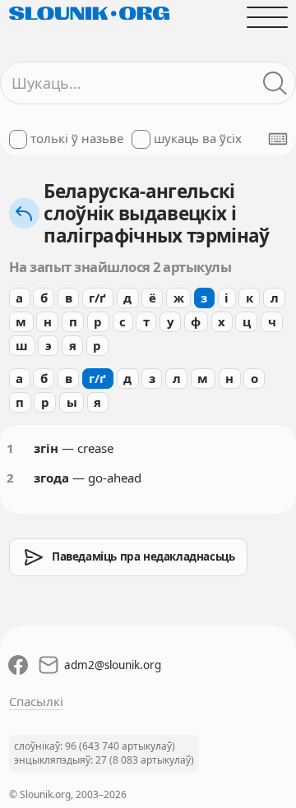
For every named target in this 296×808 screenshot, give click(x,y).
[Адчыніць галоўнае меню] (267, 17)
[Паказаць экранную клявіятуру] (278, 139)
